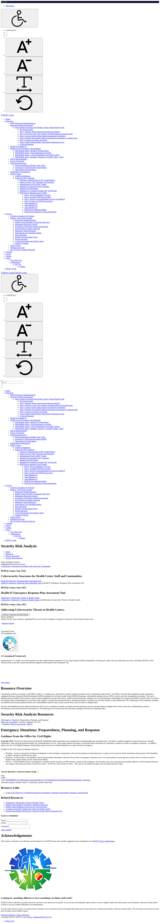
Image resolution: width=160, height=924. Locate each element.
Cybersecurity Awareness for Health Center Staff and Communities (25, 566)
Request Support (8, 623)
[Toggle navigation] (2, 385)
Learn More (5, 683)
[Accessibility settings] (19, 18)
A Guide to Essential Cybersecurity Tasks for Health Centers (28, 809)
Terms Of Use (46, 917)
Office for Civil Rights (9, 722)
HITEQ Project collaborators (103, 841)
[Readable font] (24, 84)
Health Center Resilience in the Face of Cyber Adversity (26, 807)
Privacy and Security (18, 724)
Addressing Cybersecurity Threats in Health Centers (20, 598)
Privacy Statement (34, 917)
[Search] (2, 380)
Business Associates (29, 780)
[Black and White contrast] (6, 35)
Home (8, 552)
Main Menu (10, 6)
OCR (20, 780)
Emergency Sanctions (82, 780)
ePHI (7, 780)
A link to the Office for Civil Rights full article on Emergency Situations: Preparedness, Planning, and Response (47, 793)
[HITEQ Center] (7, 115)
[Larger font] (24, 47)
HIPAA (30, 724)
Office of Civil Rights (45, 780)
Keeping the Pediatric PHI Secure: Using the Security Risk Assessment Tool (34, 811)
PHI (10, 780)
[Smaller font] (24, 65)
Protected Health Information (63, 780)
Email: (3, 823)
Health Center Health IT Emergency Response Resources (27, 805)
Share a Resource (23, 915)
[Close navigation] (2, 387)
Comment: (5, 826)
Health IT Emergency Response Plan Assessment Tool (21, 581)
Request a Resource (8, 915)
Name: (3, 820)
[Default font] (24, 103)
